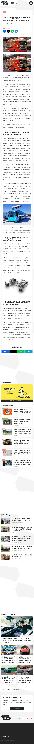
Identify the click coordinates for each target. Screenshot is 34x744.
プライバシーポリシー (24, 734)
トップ (2, 689)
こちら (18, 86)
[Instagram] (31, 718)
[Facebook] (4, 31)
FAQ (8, 736)
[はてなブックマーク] (16, 31)
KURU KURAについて (6, 734)
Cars (7, 689)
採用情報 (3, 736)
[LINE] (12, 31)
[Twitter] (8, 31)
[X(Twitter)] (27, 718)
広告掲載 (14, 734)
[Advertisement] (17, 480)
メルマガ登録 (17, 708)
